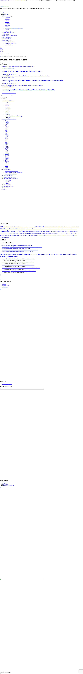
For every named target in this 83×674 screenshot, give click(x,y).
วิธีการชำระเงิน (5, 285)
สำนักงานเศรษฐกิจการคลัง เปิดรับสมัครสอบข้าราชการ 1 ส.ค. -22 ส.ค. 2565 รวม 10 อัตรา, (21, 268)
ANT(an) (6, 123)
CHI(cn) (6, 129)
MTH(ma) (7, 158)
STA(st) (6, 167)
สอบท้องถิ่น (7, 114)
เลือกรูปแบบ (13, 74)
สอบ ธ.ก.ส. (7, 106)
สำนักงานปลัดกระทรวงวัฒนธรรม (73, 233)
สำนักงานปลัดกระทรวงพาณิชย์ (63, 233)
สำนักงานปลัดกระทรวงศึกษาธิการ (7, 235)
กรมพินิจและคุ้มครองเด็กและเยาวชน (31, 228)
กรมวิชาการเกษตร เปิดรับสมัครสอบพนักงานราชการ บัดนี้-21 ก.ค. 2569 (17, 245)
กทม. (1, 226)
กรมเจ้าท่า (54, 231)
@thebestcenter (5, 484)
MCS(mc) (7, 153)
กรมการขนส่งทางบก (7, 226)
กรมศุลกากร (54, 228)
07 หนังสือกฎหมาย (6, 184)
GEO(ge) (6, 142)
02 (5, 120)
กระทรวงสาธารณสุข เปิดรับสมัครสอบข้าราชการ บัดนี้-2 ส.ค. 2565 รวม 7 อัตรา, (19, 271)
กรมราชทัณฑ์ (39, 228)
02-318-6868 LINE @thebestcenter (7, 0)
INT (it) (6, 148)
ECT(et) (6, 134)
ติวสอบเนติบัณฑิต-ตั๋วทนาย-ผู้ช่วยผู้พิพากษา (14, 172)
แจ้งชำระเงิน (5, 287)
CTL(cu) (6, 131)
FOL (6, 139)
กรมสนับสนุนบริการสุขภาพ (61, 228)
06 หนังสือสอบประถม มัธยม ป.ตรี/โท (10, 178)
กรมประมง (73, 226)
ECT (6, 133)
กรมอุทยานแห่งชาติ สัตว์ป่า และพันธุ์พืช (42, 231)
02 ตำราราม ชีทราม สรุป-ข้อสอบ (9, 119)
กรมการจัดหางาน (14, 226)
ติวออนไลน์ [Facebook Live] (10, 174)
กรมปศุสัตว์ (77, 226)
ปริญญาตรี (7, 181)
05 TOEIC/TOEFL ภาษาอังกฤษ (8, 177)
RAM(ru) (7, 162)
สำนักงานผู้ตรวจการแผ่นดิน (40, 235)
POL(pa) (6, 160)
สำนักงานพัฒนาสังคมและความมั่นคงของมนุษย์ (54, 235)
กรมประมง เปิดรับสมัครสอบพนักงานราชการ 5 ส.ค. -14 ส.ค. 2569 (16, 248)
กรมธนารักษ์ (60, 226)
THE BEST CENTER (4, 6)
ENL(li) (6, 136)
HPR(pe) (6, 146)
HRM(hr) (7, 147)
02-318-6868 (4, 483)
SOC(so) (6, 166)
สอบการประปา (8, 108)
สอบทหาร (7, 112)
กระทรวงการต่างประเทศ (60, 231)
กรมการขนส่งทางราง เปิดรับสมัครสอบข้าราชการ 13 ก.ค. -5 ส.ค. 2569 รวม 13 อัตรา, (20, 250)
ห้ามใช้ (8, 117)
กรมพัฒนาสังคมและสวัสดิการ (18, 228)
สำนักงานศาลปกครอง (68, 235)
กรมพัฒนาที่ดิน (8, 228)
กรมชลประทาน (39, 226)
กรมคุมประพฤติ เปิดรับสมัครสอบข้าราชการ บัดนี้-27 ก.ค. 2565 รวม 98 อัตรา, (18, 265)
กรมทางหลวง (47, 226)
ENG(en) (6, 135)
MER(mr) (7, 154)
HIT (6, 145)
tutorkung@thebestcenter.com (19, 0)
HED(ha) (6, 143)
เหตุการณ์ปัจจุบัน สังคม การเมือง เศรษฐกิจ (14, 116)
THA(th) (6, 168)
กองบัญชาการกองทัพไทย (68, 231)
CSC (6, 130)
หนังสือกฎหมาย (6, 237)
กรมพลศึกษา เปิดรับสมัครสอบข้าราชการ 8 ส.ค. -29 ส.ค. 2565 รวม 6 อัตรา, (18, 262)
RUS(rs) (6, 163)
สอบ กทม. (7, 105)
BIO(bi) (6, 127)
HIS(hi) (6, 144)
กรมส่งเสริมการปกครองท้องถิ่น (12, 231)
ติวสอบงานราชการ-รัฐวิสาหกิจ (11, 171)
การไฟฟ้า (7, 102)
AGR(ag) (7, 122)
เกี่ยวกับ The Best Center (7, 384)
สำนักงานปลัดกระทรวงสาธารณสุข (25, 235)
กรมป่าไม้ (2, 228)
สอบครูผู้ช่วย (7, 109)
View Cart (2, 51)
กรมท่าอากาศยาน (53, 226)
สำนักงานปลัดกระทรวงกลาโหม (21, 233)
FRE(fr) (6, 141)
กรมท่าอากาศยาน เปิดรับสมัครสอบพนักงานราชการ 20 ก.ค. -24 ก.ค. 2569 (17, 251)
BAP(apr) (7, 126)
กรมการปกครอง (20, 226)
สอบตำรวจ (7, 111)
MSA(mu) (7, 157)
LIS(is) (6, 151)
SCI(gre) (6, 165)
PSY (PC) (7, 161)
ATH (6, 125)
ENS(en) (6, 137)
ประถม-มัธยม (8, 180)
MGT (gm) (7, 155)
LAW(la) (6, 150)
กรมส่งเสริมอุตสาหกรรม (28, 231)
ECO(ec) (6, 132)
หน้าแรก (4, 284)
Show (1, 63)
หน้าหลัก (2, 56)
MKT (6, 156)
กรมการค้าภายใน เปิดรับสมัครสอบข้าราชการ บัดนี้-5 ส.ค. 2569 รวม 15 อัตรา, (18, 258)
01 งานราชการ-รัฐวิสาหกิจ (8, 68)
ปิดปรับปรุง (4, 189)
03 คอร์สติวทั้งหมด (6, 169)
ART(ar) (6, 124)
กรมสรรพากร (74, 228)
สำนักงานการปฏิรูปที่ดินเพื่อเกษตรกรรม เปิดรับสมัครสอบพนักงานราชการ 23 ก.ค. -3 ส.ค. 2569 (22, 247)
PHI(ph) (6, 159)
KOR (6, 149)
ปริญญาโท (7, 183)
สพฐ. (11, 233)
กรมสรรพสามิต (69, 228)
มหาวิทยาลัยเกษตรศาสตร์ (6, 233)
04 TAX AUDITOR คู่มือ (7, 175)
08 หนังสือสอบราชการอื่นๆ (8, 186)
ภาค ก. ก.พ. (7, 103)
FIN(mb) (6, 138)
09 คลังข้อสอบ (5, 187)
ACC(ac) (6, 121)
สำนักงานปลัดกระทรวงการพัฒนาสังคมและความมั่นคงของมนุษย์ (44, 233)
